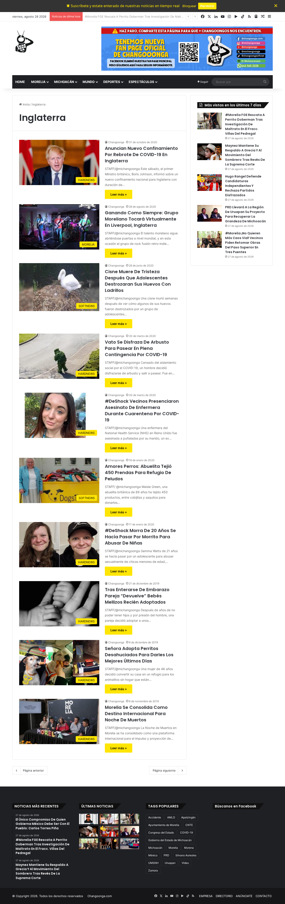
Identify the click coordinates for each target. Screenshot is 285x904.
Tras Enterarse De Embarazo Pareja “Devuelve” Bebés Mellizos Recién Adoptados (137, 595)
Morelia (173, 847)
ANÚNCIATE (244, 896)
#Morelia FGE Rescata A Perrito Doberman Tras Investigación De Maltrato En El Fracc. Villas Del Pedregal (245, 124)
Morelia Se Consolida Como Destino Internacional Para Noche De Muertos (136, 713)
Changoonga (116, 142)
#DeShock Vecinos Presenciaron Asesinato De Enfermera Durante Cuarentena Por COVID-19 (142, 410)
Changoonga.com (100, 896)
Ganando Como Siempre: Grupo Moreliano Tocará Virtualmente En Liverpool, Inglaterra (141, 219)
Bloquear (189, 6)
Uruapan (170, 863)
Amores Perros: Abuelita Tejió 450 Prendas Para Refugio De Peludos (138, 472)
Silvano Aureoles (185, 855)
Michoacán (155, 847)
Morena (189, 847)
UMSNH (153, 863)
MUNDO (89, 82)
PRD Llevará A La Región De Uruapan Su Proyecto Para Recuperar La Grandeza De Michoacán (245, 214)
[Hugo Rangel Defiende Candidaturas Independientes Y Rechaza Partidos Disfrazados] (209, 182)
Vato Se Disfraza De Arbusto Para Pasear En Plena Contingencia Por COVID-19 (137, 348)
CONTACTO (264, 896)
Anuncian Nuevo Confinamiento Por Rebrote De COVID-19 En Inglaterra (141, 154)
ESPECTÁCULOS (141, 82)
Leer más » (118, 194)
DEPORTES (111, 82)
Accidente (154, 817)
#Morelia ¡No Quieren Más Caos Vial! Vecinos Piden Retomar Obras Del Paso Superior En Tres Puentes (244, 242)
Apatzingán (188, 817)
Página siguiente (164, 770)
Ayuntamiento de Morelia (163, 825)
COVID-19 (186, 832)
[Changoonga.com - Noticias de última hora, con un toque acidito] (23, 41)
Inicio (26, 104)
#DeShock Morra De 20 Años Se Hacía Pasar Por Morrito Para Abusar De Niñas (140, 536)
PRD (166, 855)
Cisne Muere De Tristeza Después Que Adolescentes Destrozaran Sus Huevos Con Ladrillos (138, 280)
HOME (20, 82)
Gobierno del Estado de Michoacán (170, 840)
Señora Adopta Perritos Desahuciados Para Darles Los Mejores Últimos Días (139, 654)
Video (185, 863)
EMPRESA (206, 896)
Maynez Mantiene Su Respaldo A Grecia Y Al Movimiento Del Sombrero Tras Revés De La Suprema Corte (157, 16)
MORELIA (38, 82)
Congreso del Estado (161, 832)
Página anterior (33, 770)
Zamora (153, 870)
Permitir (207, 6)
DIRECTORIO (224, 896)
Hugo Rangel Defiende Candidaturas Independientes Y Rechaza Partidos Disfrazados (243, 185)
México (152, 855)
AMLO (171, 817)
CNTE (189, 825)
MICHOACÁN (64, 82)
